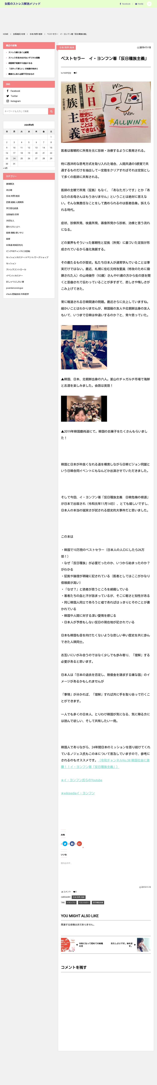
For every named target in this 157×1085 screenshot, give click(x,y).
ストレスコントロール (16, 269)
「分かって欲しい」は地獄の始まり (23, 69)
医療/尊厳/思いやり (15, 233)
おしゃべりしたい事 (15, 282)
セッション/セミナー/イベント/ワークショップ (27, 257)
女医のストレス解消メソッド (22, 3)
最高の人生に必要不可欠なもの (21, 74)
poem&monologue (14, 288)
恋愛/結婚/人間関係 (15, 202)
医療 (8, 239)
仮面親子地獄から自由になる (20, 63)
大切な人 (10, 221)
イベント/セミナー (14, 276)
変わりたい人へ (13, 227)
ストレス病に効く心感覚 (18, 52)
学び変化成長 (12, 208)
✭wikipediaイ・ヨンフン (78, 793)
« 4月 (5, 168)
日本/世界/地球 (66, 47)
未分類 (9, 190)
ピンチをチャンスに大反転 (18, 251)
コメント (67, 892)
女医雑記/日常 (12, 214)
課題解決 (10, 184)
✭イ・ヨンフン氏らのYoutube (81, 780)
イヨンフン (71, 903)
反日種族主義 (98, 903)
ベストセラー (84, 903)
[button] (149, 4)
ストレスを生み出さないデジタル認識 (24, 58)
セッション (11, 263)
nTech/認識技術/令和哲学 (17, 294)
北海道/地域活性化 (14, 245)
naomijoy (67, 73)
